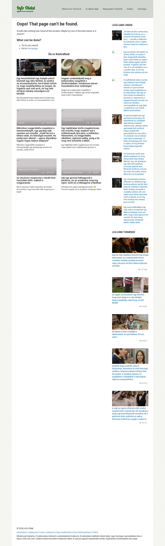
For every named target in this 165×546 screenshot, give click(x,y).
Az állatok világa (92, 9)
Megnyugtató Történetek (112, 9)
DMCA (95, 532)
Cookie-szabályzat (47, 532)
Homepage (32, 48)
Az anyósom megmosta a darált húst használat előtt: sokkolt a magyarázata (36, 180)
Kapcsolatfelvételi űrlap (66, 532)
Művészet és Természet (71, 9)
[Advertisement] (130, 473)
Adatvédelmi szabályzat (27, 532)
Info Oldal (26, 8)
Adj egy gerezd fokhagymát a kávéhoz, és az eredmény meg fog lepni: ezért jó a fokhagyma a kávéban (81, 180)
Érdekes (130, 9)
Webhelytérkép (84, 532)
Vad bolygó (141, 9)
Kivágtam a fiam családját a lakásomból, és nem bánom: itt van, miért (128, 334)
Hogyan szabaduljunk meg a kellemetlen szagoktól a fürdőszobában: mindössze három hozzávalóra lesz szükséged (79, 82)
